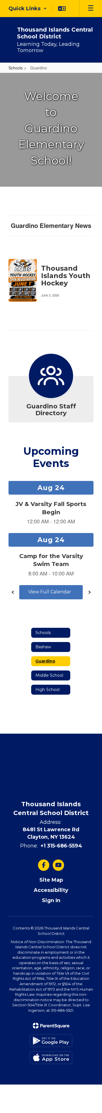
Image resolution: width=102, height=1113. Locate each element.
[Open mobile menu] (90, 8)
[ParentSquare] (51, 1025)
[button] (27, 8)
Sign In (51, 900)
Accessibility (51, 890)
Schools (15, 68)
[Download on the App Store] (51, 1057)
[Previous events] (12, 592)
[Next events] (89, 592)
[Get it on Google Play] (51, 1040)
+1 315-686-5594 (61, 846)
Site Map (51, 880)
